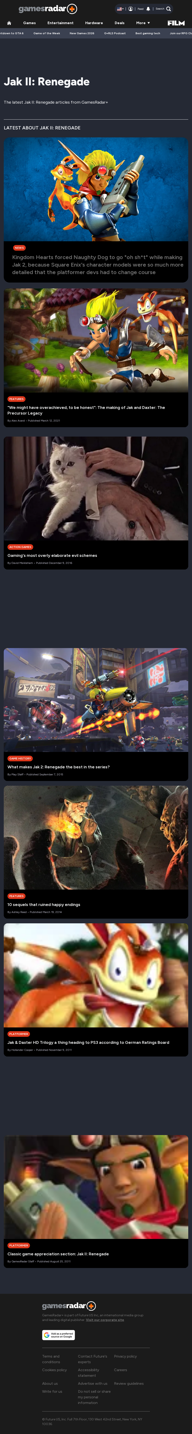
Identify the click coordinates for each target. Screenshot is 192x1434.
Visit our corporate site (105, 1320)
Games (29, 23)
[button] (163, 9)
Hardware (94, 23)
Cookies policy (54, 1370)
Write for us (52, 1391)
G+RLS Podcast (115, 33)
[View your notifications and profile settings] (148, 9)
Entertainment (61, 23)
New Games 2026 (82, 33)
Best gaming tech (148, 33)
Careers (120, 1370)
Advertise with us (92, 1383)
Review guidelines (129, 1383)
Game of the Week (46, 33)
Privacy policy (125, 1356)
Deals (120, 23)
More (141, 23)
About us (50, 1383)
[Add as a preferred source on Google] (58, 1335)
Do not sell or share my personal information (94, 1397)
